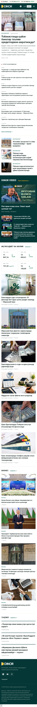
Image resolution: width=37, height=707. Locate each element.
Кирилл (29, 6)
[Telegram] (20, 6)
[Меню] (34, 6)
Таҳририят (4, 679)
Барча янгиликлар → (6, 131)
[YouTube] (7, 674)
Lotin (25, 6)
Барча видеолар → (23, 180)
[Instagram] (11, 674)
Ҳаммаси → (28, 246)
